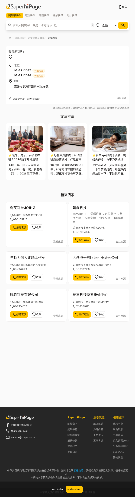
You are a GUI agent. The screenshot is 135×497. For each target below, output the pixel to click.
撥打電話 (19, 227)
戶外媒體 (98, 429)
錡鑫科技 (80, 207)
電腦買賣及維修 (36, 38)
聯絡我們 (72, 446)
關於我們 (72, 423)
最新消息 (118, 429)
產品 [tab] (58, 15)
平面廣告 (98, 435)
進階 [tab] (44, 15)
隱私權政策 (74, 435)
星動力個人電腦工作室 (27, 257)
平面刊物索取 (120, 446)
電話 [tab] (30, 15)
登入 (122, 7)
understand (74, 489)
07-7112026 (28, 75)
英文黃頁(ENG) (121, 440)
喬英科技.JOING (22, 207)
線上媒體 (98, 423)
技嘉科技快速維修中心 (90, 294)
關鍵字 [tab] (14, 15)
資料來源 (122, 98)
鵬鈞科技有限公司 (24, 294)
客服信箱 (78, 470)
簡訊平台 (118, 423)
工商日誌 (98, 440)
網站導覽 (72, 429)
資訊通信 (20, 38)
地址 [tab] (72, 15)
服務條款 (72, 440)
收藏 (36, 227)
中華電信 (118, 435)
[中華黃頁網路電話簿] (23, 7)
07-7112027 (28, 70)
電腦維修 (52, 38)
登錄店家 (72, 452)
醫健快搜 (118, 457)
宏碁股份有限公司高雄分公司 (95, 257)
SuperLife (118, 452)
